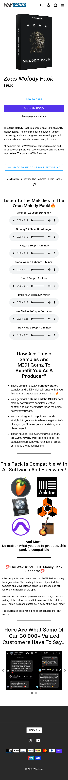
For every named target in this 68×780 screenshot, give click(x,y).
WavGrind (38, 769)
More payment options (34, 116)
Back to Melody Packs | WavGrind (36, 167)
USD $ (33, 730)
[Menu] (62, 5)
